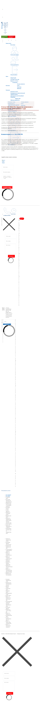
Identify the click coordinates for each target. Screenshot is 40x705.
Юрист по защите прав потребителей (8, 622)
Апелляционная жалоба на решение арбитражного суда (9, 603)
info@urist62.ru (7, 25)
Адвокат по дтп (9, 572)
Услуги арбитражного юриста (8, 618)
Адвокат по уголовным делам (8, 513)
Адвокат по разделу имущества (8, 563)
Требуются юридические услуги (8, 540)
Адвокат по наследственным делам (9, 566)
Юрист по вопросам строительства (9, 557)
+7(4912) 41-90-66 (2, 26)
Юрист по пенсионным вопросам (8, 625)
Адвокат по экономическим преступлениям (9, 570)
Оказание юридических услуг (8, 580)
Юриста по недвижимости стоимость (8, 526)
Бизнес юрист (8, 595)
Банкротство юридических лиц (8, 547)
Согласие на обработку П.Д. (15, 462)
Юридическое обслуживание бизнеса (8, 584)
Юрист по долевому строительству (9, 554)
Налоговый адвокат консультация (8, 543)
